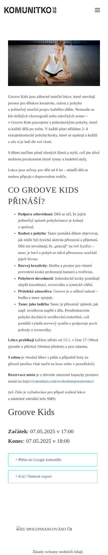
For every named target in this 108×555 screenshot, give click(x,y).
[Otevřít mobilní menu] (97, 10)
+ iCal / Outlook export (33, 476)
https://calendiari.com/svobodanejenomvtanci (58, 381)
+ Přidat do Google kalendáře (38, 460)
